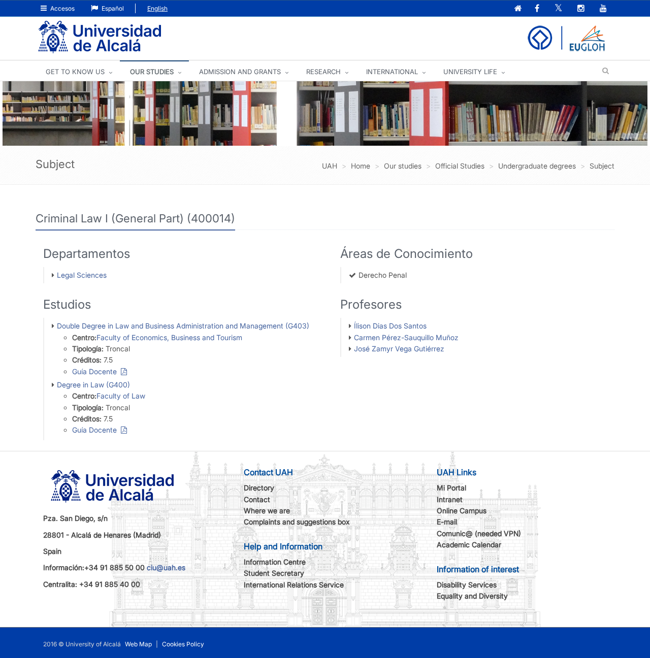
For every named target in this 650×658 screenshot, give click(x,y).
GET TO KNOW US (75, 72)
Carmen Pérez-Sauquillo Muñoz (406, 337)
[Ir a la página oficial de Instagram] (582, 9)
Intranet (450, 499)
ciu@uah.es (166, 567)
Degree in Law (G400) (93, 384)
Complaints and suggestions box (297, 521)
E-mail (447, 521)
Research (323, 72)
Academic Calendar (469, 544)
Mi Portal (451, 487)
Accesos (62, 8)
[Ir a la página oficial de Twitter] (559, 9)
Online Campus (461, 510)
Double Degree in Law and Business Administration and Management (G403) (183, 325)
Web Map (138, 644)
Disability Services (467, 584)
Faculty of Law (120, 395)
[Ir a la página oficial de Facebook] (538, 9)
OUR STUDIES (152, 72)
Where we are (267, 510)
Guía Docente (96, 371)
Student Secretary (274, 573)
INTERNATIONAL (392, 72)
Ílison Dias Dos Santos (390, 325)
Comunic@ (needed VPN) (479, 533)
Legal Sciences (82, 275)
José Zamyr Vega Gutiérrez (399, 348)
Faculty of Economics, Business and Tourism (169, 337)
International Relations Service (294, 584)
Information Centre (275, 561)
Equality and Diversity (472, 595)
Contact (257, 499)
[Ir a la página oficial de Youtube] (604, 9)
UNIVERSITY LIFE (470, 72)
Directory (259, 487)
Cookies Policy (183, 644)
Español (112, 8)
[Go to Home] (99, 37)
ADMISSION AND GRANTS (240, 72)
